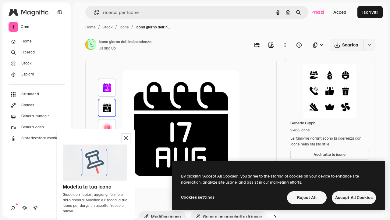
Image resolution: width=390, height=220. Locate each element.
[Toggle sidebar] (60, 12)
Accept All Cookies (354, 197)
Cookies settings (197, 197)
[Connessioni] (13, 208)
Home (90, 27)
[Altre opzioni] (285, 45)
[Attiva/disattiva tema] (35, 208)
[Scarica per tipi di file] (318, 45)
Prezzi (317, 12)
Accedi (340, 12)
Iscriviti (370, 12)
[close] (126, 138)
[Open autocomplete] (94, 12)
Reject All (307, 197)
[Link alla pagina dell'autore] (90, 45)
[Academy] (24, 208)
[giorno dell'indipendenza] (107, 88)
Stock (107, 27)
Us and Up (107, 48)
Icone (124, 27)
